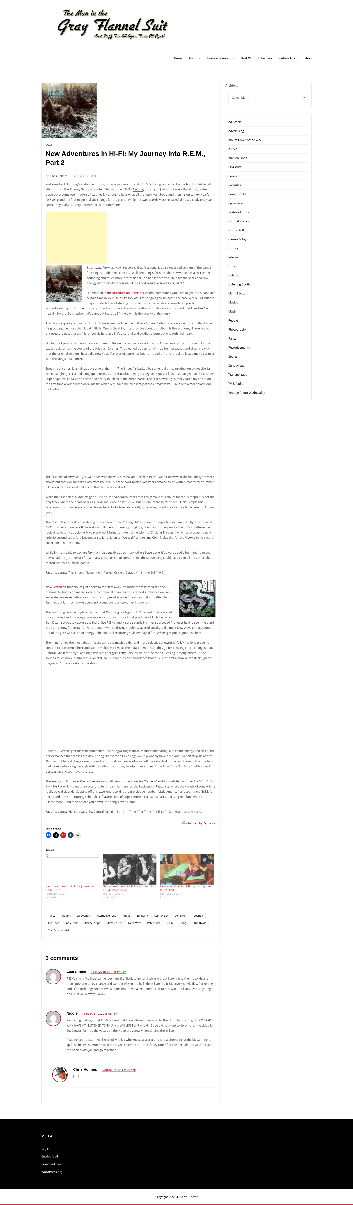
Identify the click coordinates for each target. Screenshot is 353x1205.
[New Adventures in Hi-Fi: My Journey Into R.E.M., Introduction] (130, 869)
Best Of (246, 58)
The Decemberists (59, 930)
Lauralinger (77, 971)
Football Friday (238, 221)
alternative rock (106, 915)
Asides (232, 149)
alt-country (83, 915)
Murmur (138, 189)
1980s (51, 915)
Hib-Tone (53, 923)
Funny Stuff (236, 230)
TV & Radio (235, 384)
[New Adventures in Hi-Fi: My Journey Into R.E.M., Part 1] (72, 869)
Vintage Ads (287, 58)
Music (49, 145)
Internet (234, 257)
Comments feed (52, 1164)
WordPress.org (51, 1172)
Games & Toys (238, 239)
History (233, 248)
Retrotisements (239, 347)
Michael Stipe (92, 923)
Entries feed (49, 1156)
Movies (233, 302)
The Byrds (200, 923)
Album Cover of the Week (245, 140)
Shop (308, 58)
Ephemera (265, 58)
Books (232, 176)
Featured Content (219, 58)
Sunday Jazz (236, 366)
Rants (232, 338)
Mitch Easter (114, 923)
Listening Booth (239, 284)
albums (66, 915)
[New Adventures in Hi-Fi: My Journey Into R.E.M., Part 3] (187, 869)
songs (184, 923)
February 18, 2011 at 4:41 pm (108, 971)
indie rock (71, 923)
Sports (233, 357)
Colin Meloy (161, 915)
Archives (231, 85)
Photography (237, 329)
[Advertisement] (77, 238)
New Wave (134, 923)
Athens (126, 915)
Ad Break (234, 122)
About (193, 58)
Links (231, 266)
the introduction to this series (127, 293)
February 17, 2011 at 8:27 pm (119, 1069)
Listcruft (234, 275)
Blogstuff (234, 167)
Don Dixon (180, 915)
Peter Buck (153, 923)
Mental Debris (238, 293)
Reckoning (59, 587)
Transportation (238, 375)
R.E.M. (170, 923)
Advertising (236, 131)
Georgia (198, 915)
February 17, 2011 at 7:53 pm (99, 1013)
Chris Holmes (56, 176)
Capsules (234, 185)
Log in (45, 1149)
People (233, 320)
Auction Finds (237, 158)
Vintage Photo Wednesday (246, 393)
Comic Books (237, 194)
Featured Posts (238, 212)
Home (178, 58)
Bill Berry (142, 915)
